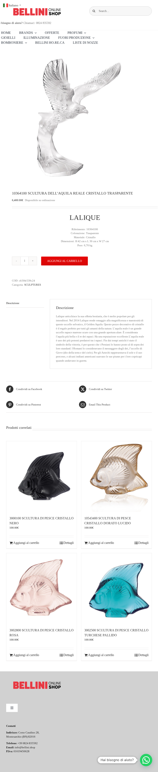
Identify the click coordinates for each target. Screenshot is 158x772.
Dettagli (68, 543)
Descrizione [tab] (12, 303)
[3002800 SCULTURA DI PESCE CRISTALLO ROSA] (41, 588)
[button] (146, 760)
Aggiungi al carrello (64, 261)
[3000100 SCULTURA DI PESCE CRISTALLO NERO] (41, 476)
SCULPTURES (32, 284)
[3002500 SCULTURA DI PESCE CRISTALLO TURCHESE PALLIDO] (116, 588)
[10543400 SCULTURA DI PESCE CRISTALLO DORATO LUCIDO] (116, 476)
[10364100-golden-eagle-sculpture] (79, 118)
